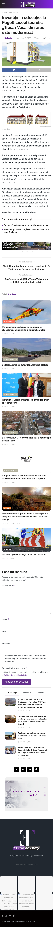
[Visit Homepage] (28, 4)
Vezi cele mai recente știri (27, 864)
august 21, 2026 (9, 333)
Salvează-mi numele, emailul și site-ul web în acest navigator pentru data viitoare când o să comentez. (26, 658)
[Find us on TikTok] (14, 915)
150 (19, 523)
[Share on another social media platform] (39, 70)
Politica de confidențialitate (15, 675)
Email (5, 631)
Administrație (13, 13)
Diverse (7, 549)
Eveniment (9, 321)
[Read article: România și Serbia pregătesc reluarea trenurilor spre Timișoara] (26, 385)
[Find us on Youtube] (29, 769)
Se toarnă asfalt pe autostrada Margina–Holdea (26, 225)
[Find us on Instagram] (23, 769)
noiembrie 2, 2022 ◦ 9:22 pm (28, 38)
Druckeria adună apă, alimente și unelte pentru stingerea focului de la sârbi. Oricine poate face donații (25, 516)
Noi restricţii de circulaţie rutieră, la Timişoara (24, 554)
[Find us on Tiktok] (36, 769)
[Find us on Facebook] (16, 769)
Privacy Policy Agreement (14, 668)
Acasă (4, 13)
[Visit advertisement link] (26, 246)
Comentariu (8, 585)
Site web (6, 643)
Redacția (8, 38)
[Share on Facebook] (14, 70)
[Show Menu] (3, 4)
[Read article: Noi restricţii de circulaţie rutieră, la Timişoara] (26, 540)
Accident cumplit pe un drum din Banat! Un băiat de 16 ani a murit (32, 735)
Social (7, 508)
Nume (5, 619)
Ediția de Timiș (9, 921)
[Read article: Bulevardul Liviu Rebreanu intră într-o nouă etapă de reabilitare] (26, 423)
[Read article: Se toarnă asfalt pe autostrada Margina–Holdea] (26, 350)
